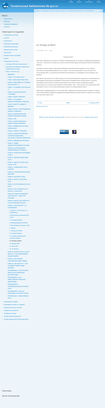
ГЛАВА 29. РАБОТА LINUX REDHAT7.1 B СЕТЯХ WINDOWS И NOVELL (19, 202)
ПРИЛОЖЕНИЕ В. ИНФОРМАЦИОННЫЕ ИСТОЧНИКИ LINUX (18, 286)
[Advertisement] (17, 353)
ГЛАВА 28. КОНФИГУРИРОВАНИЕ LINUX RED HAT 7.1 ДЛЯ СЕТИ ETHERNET (18, 196)
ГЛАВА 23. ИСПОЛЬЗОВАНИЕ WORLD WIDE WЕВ (19, 173)
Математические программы (12, 55)
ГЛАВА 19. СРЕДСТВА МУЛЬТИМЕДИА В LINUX (19, 154)
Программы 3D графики (11, 301)
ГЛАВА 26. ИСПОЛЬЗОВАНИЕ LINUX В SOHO (19, 185)
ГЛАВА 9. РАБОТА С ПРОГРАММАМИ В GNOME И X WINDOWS (19, 110)
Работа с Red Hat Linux (12, 71)
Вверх (68, 102)
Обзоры (6, 58)
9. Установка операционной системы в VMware (18, 237)
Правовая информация (11, 24)
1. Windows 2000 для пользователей (16, 64)
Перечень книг (8, 19)
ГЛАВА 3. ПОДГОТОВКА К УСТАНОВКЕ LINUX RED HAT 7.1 (19, 83)
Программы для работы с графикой (14, 304)
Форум (71, 2)
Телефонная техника (10, 313)
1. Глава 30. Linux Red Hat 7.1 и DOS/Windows (19, 211)
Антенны (6, 38)
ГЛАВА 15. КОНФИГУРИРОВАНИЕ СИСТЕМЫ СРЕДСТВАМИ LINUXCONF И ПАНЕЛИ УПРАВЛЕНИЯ (19, 136)
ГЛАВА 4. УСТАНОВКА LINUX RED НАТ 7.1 (19, 88)
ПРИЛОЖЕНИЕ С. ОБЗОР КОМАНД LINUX (18, 297)
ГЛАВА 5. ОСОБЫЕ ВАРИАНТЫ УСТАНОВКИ (17, 93)
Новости (79, 2)
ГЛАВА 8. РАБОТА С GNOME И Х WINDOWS (17, 105)
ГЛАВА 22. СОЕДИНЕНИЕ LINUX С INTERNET (18, 168)
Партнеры (7, 21)
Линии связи (7, 52)
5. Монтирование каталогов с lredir (20, 225)
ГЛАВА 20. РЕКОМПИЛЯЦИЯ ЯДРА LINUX (18, 158)
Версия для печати (42, 106)
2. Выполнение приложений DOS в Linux (19, 216)
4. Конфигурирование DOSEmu (19, 222)
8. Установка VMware (16, 233)
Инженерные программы (11, 44)
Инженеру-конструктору (11, 46)
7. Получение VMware (16, 230)
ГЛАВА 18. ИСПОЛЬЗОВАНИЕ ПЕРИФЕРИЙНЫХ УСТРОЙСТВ (17, 149)
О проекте (7, 27)
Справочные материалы (11, 310)
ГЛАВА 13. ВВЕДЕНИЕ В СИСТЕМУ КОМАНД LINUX (18, 127)
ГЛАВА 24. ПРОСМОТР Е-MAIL (16, 176)
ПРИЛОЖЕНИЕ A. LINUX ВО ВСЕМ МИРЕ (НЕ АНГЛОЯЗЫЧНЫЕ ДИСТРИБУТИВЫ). (18, 272)
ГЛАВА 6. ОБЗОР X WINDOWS (16, 97)
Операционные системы (11, 61)
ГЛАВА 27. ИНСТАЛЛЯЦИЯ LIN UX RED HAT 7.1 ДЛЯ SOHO (18, 190)
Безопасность (8, 41)
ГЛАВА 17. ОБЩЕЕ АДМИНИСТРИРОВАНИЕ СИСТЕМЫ (18, 144)
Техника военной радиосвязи (12, 316)
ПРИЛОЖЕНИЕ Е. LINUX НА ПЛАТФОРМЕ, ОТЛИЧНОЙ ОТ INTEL (18, 292)
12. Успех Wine (14, 246)
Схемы (98, 2)
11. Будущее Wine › (94, 102)
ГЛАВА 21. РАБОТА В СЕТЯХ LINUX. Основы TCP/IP (18, 163)
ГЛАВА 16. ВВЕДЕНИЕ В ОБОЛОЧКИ (18, 140)
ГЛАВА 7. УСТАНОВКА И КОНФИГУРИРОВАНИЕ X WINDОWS (18, 100)
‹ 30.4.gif (39, 102)
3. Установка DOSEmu (16, 220)
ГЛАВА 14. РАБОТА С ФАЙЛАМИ (17, 131)
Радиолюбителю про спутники (13, 307)
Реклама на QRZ (59, 117)
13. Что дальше (14, 249)
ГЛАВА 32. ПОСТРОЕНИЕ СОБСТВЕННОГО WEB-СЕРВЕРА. (17, 260)
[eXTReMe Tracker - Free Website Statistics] (74, 133)
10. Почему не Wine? (16, 241)
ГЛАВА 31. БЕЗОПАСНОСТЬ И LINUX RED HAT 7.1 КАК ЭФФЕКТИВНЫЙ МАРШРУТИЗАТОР (18, 254)
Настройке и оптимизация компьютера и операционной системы (18, 68)
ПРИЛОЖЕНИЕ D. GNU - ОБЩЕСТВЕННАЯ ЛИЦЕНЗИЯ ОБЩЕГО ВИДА (17, 279)
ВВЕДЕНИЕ (11, 74)
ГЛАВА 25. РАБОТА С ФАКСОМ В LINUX (17, 180)
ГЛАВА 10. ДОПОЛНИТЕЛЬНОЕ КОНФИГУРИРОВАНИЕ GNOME (17, 115)
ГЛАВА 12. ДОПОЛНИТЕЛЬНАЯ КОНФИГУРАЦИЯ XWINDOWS (17, 122)
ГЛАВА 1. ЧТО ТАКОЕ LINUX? (16, 77)
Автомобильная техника (11, 35)
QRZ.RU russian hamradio (46, 117)
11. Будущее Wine (15, 243)
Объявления (89, 2)
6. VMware (12, 228)
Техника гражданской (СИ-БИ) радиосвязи (16, 319)
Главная (38, 10)
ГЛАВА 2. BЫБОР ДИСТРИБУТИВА (18, 80)
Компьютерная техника (11, 49)
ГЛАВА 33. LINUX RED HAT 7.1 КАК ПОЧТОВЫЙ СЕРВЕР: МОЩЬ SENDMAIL (18, 266)
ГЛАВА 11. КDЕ (12, 118)
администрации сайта (91, 117)
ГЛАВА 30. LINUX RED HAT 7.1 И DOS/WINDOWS (17, 206)
